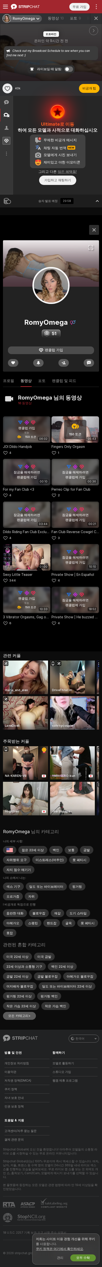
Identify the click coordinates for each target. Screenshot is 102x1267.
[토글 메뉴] (5, 6)
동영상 (56, 18)
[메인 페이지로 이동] (31, 6)
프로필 (8, 381)
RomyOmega (16, 831)
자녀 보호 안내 (14, 1098)
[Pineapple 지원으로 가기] (8, 1217)
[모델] (94, 230)
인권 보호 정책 (14, 1106)
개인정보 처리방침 (16, 1063)
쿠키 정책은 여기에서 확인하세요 (59, 1249)
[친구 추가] (63, 363)
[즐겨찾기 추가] (7, 88)
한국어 (80, 1038)
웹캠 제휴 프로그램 (65, 1080)
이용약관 (10, 1072)
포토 (75, 18)
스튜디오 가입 (61, 1072)
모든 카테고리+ (19, 1016)
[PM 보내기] (89, 363)
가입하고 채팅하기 (57, 180)
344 (12, 580)
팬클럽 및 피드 (64, 381)
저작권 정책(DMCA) (17, 1080)
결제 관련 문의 (14, 1139)
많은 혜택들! (67, 172)
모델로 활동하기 (63, 1063)
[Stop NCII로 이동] (32, 1218)
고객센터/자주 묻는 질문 (20, 1131)
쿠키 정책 (10, 1089)
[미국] (9, 850)
